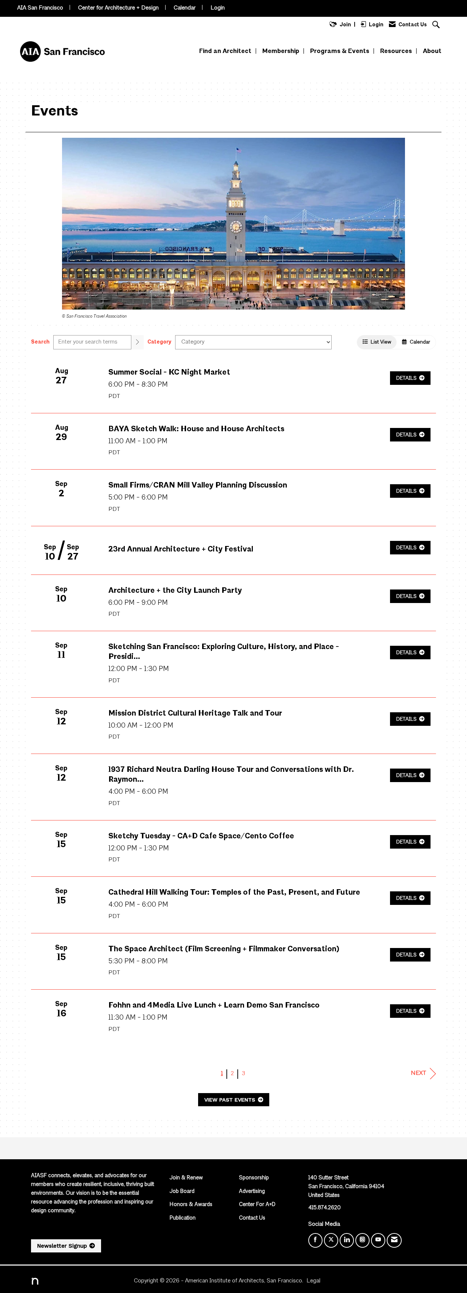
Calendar (185, 8)
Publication (183, 1218)
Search (40, 342)
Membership (280, 51)
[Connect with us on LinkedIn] (347, 1240)
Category (159, 342)
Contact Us (252, 1218)
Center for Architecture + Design (118, 8)
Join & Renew (186, 1178)
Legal (313, 1281)
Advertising (252, 1191)
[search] (137, 342)
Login (218, 8)
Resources (396, 51)
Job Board (182, 1191)
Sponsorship (254, 1178)
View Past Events (230, 1100)
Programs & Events (339, 51)
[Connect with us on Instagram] (362, 1240)
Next (418, 1073)
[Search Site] (436, 25)
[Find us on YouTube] (378, 1240)
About (432, 51)
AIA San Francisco (40, 8)
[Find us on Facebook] (315, 1240)
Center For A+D (257, 1204)
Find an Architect (225, 51)
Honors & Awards (191, 1204)
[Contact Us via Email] (394, 1240)
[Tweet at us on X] (331, 1240)
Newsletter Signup (62, 1246)
